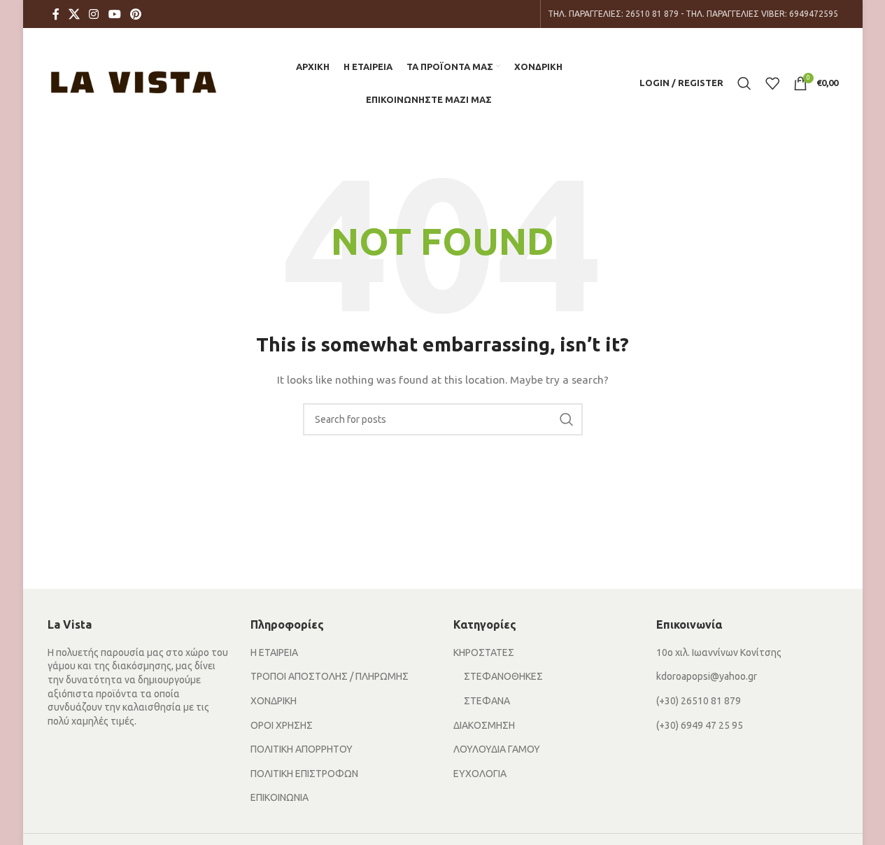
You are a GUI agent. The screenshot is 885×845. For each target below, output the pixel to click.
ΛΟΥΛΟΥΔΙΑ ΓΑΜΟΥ (496, 749)
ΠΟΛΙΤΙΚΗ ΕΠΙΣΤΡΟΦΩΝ (304, 773)
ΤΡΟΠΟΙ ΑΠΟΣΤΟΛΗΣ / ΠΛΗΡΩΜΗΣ (329, 676)
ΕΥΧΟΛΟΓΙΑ (480, 773)
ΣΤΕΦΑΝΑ (487, 700)
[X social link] (74, 14)
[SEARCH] (567, 419)
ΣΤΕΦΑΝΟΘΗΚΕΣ (503, 676)
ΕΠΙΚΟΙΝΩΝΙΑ (279, 797)
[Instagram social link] (94, 14)
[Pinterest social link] (135, 14)
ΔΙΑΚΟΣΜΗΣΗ (484, 725)
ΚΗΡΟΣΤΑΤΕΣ (483, 652)
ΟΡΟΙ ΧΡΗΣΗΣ (281, 725)
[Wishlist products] (772, 83)
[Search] (744, 83)
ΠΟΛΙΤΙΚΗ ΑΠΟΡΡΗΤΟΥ (301, 749)
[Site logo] (133, 82)
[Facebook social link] (56, 14)
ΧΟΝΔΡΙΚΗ (273, 700)
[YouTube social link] (114, 14)
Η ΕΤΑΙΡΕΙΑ (274, 652)
